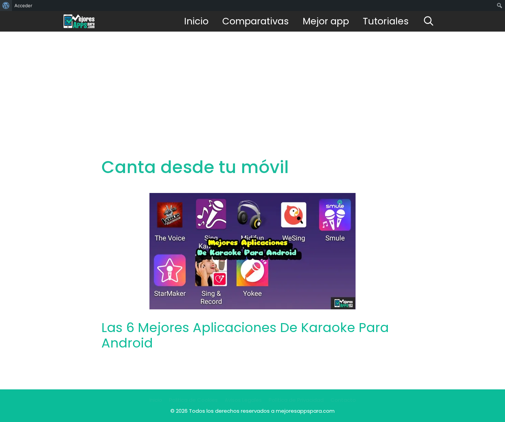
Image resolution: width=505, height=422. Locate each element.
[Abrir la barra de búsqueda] (428, 21)
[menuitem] (6, 5)
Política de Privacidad (296, 399)
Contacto (343, 399)
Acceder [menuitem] (23, 5)
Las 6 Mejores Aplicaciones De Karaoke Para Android (245, 335)
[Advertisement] (252, 83)
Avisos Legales (243, 399)
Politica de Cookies (193, 399)
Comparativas (255, 21)
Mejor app (326, 21)
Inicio (196, 21)
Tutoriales (386, 21)
